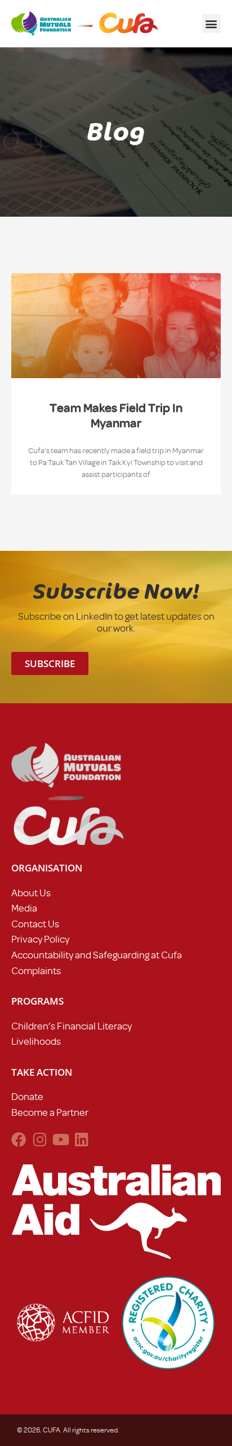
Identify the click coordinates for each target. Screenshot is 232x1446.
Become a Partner (49, 1112)
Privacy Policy (40, 939)
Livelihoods (36, 1041)
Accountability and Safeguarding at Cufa (96, 955)
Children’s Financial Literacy (71, 1026)
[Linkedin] (81, 1139)
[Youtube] (60, 1139)
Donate (27, 1096)
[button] (211, 23)
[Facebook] (18, 1139)
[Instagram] (39, 1139)
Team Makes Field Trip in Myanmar (116, 415)
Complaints (36, 970)
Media (24, 908)
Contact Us (35, 924)
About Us (31, 893)
